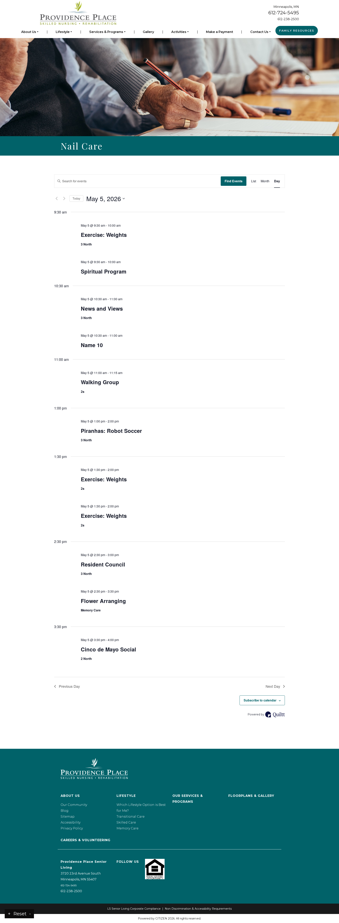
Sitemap (68, 816)
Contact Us (259, 32)
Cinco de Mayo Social (108, 649)
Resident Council (103, 564)
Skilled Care (126, 822)
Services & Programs (106, 32)
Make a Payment (219, 32)
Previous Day (69, 686)
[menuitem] (30, 31)
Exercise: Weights (104, 234)
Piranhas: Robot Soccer (111, 430)
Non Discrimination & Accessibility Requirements (198, 908)
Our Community (74, 805)
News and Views (102, 308)
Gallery (148, 32)
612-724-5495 (283, 13)
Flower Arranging (103, 601)
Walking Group (100, 382)
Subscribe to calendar (260, 700)
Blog (64, 811)
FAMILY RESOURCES (296, 30)
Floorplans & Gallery (251, 796)
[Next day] (64, 198)
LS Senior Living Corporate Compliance (134, 908)
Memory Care (128, 828)
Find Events (233, 181)
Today (76, 198)
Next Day (273, 686)
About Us (28, 32)
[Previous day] (56, 198)
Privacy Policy (72, 828)
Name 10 (92, 345)
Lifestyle (63, 32)
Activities (178, 32)
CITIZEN (161, 918)
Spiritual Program (103, 271)
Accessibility (70, 822)
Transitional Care (131, 816)
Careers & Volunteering (85, 840)
